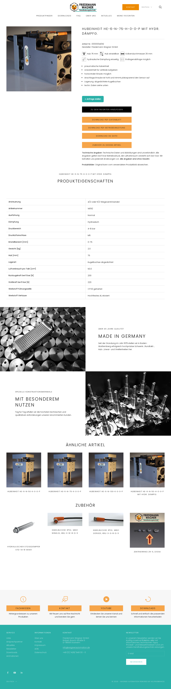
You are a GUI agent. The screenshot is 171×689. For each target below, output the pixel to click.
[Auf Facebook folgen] (7, 672)
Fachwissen (23, 608)
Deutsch (145, 7)
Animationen (12, 656)
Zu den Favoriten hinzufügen (107, 109)
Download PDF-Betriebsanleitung (106, 127)
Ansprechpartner (14, 641)
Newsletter (11, 648)
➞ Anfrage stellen (93, 99)
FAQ (79, 15)
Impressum (40, 645)
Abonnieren (136, 662)
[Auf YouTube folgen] (14, 672)
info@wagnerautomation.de (76, 647)
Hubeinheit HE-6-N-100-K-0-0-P (106, 491)
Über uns (91, 15)
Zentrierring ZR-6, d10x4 (147, 551)
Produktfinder (44, 15)
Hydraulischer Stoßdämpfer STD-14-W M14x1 (23, 548)
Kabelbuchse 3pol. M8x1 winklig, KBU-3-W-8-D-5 (65, 531)
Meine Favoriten (126, 15)
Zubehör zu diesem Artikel (106, 145)
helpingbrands (158, 681)
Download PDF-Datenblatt (106, 119)
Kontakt (130, 7)
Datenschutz (41, 652)
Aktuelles (106, 15)
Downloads (64, 15)
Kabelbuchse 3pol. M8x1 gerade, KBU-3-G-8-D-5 (106, 531)
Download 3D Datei (107, 136)
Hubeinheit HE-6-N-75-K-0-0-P (65, 491)
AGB (37, 648)
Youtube (106, 608)
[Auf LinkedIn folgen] (21, 672)
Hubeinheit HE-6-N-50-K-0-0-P (23, 491)
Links (8, 638)
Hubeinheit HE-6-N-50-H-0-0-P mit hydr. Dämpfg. (147, 493)
